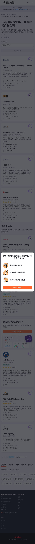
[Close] (32, 255)
